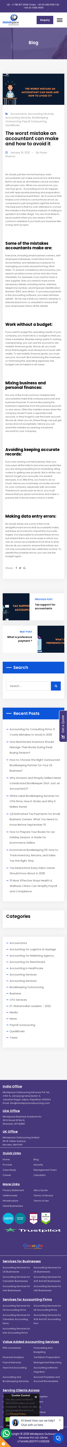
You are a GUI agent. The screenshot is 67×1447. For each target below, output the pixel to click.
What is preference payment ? (19, 639)
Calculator (40, 1175)
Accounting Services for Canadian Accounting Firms (16, 1319)
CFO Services (18, 1000)
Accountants (19, 114)
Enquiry (45, 20)
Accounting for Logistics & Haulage (33, 949)
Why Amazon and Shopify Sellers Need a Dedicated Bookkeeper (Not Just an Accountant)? (35, 783)
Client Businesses (13, 1206)
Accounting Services (41, 114)
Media (14, 1012)
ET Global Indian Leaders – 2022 (30, 1006)
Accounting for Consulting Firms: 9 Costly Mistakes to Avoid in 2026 (32, 731)
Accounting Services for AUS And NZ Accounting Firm (47, 1319)
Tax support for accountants (45, 606)
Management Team (45, 1170)
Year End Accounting (15, 1367)
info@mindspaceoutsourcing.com (30, 1103)
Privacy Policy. (18, 1414)
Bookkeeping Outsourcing (27, 987)
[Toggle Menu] (60, 20)
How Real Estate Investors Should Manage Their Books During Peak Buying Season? (32, 747)
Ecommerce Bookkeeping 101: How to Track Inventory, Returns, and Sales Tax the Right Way (34, 855)
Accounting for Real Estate (27, 962)
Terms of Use (41, 1200)
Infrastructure (10, 1200)
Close (36, 1397)
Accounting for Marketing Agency (32, 955)
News (13, 1019)
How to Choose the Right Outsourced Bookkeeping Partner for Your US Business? (35, 765)
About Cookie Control (7, 1397)
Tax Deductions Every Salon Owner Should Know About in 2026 (32, 870)
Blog (36, 1159)
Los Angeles (41, 1396)
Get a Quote (41, 1190)
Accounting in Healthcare (26, 968)
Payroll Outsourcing (34, 121)
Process (7, 1164)
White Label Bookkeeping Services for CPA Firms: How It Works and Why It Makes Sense (34, 801)
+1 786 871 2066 (19, 4)
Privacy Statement (13, 1190)
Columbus (40, 1412)
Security (38, 1164)
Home (6, 1159)
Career (7, 1175)
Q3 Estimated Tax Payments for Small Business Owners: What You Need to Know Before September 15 (35, 819)
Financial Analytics (13, 1357)
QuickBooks (12, 125)
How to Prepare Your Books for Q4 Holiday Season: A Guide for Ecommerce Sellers (32, 837)
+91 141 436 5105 (46, 4)
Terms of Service (43, 1195)
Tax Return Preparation (47, 1357)
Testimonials (10, 1195)
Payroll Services (12, 1362)
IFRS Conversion (12, 1348)
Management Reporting (47, 1362)
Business (15, 993)
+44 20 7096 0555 (34, 7)
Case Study (9, 1170)
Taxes (14, 1037)
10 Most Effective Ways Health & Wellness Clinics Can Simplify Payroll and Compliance (33, 886)
